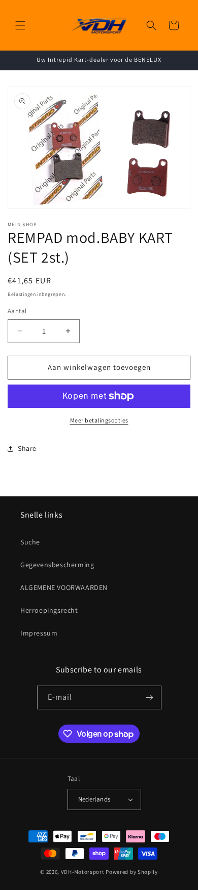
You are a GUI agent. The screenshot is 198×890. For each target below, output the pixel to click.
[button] (20, 25)
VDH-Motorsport (83, 871)
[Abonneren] (150, 697)
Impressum (38, 633)
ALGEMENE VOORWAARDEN (64, 587)
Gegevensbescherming (57, 564)
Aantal (17, 311)
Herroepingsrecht (49, 610)
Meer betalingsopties (99, 420)
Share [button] (27, 448)
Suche (30, 541)
